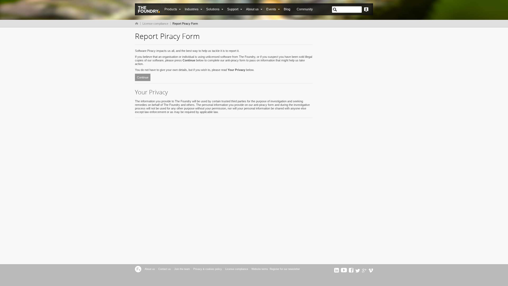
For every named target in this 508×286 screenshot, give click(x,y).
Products (171, 9)
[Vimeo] (370, 272)
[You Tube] (344, 272)
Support (232, 9)
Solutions (212, 9)
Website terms (259, 269)
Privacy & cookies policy (207, 269)
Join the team (182, 269)
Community (305, 9)
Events (271, 9)
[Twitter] (357, 272)
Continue (142, 77)
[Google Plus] (364, 272)
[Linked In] (336, 272)
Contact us (164, 269)
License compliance (155, 23)
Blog (287, 9)
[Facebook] (351, 272)
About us (252, 9)
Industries (191, 9)
